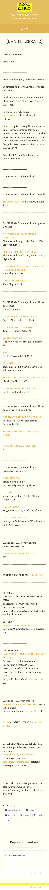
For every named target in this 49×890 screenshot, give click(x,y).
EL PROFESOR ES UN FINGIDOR (19, 704)
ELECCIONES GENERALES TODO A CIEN (23, 377)
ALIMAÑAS (9, 363)
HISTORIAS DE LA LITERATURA (19, 446)
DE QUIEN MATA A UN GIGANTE (20, 316)
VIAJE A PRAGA (11, 507)
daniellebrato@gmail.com (16, 762)
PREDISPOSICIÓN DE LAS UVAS (20, 388)
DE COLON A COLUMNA (15, 517)
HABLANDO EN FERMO (15, 280)
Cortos (6, 722)
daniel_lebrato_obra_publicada (18, 754)
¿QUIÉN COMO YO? (13, 338)
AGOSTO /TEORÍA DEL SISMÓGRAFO (22, 417)
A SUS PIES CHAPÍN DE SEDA (18, 553)
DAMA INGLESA (11, 478)
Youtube (39, 679)
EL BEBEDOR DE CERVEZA (17, 625)
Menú (26, 29)
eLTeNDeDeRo (11, 115)
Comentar (38, 873)
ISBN (9, 309)
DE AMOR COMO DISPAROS (17, 327)
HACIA (6, 352)
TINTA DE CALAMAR (14, 201)
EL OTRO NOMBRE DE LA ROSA (19, 252)
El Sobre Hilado (21, 101)
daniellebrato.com (24, 15)
